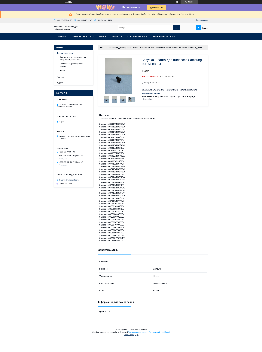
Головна (61, 36)
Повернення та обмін (163, 36)
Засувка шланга (173, 47)
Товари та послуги (81, 36)
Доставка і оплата (137, 36)
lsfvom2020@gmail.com (69, 180)
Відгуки (60, 83)
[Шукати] (176, 27)
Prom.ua (144, 330)
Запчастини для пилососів (152, 47)
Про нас (103, 36)
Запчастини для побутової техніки (122, 47)
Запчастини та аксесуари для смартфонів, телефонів (73, 58)
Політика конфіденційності (159, 332)
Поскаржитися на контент (138, 332)
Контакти (117, 36)
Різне (62, 70)
